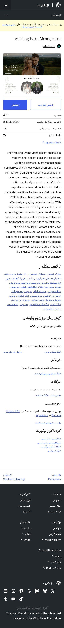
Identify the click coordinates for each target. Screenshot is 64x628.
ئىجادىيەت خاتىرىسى (51, 438)
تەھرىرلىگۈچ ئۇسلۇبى (17, 278)
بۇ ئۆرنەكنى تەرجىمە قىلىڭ (48, 422)
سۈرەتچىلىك (17, 291)
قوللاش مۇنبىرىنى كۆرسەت (47, 373)
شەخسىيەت (54, 511)
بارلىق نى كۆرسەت (12, 351)
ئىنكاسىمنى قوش (52, 351)
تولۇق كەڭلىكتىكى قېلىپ (32, 287)
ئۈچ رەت (24, 304)
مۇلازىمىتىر (55, 505)
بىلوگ (58, 274)
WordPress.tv (51, 539)
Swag (25, 539)
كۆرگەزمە (24, 494)
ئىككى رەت (48, 308)
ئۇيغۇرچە (48, 583)
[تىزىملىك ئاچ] (5, 5)
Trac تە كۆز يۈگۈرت (51, 446)
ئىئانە (26, 534)
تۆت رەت (49, 287)
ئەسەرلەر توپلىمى (52, 295)
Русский (56, 415)
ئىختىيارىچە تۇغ (54, 278)
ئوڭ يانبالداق (23, 295)
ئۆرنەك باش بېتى (52, 142)
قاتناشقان (25, 522)
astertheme (49, 46)
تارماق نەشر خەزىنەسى (49, 442)
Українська (42, 415)
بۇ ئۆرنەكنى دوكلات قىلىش (48, 395)
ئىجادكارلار (55, 534)
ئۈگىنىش (56, 522)
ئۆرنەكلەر (56, 15)
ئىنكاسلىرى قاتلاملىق (39, 304)
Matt (56, 556)
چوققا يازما (24, 300)
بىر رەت (28, 291)
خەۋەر (57, 500)
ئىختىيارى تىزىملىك (37, 278)
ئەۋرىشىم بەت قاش (30, 282)
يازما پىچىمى (36, 295)
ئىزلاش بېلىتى (54, 450)
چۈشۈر (15, 104)
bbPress (54, 562)
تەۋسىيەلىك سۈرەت (51, 282)
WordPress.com (49, 550)
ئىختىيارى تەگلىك (46, 274)
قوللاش (56, 528)
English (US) (13, 411)
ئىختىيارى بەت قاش (13, 274)
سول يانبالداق (39, 291)
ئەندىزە (26, 511)
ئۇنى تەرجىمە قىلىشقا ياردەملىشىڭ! (22, 25)
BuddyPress (52, 568)
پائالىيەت (25, 528)
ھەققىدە (56, 494)
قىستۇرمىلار (23, 505)
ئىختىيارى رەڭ (30, 274)
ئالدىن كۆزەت (45, 104)
